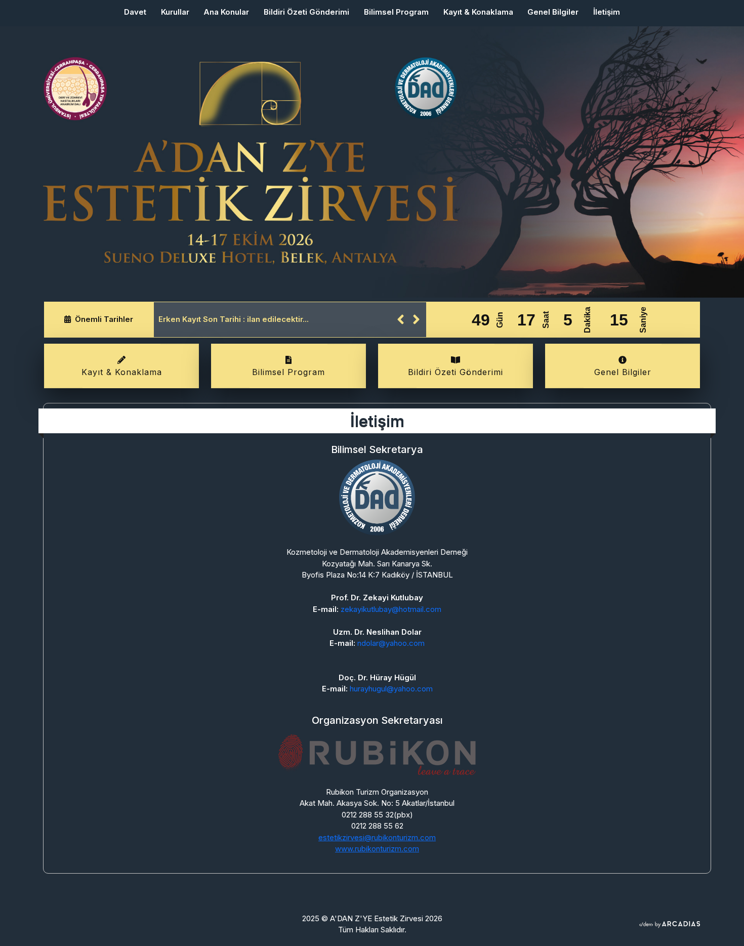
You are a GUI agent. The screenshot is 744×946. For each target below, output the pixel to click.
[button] (400, 319)
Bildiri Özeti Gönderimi (306, 12)
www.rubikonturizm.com (377, 848)
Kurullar (175, 12)
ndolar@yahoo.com (391, 643)
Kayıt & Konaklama (478, 12)
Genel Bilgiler (552, 12)
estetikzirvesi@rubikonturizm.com (377, 837)
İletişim (606, 12)
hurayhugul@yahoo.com (391, 688)
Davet (138, 12)
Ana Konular (226, 12)
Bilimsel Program (396, 12)
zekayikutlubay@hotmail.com (391, 609)
